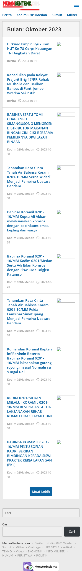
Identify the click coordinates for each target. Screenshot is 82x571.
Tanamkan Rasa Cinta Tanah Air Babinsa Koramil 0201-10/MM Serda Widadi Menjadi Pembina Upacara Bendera (29, 176)
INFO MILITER (55, 551)
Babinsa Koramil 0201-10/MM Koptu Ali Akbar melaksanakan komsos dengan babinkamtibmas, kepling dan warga (28, 221)
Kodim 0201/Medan (20, 149)
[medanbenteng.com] (21, 5)
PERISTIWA (24, 555)
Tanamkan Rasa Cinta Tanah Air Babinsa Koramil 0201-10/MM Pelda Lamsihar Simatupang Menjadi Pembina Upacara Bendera (29, 311)
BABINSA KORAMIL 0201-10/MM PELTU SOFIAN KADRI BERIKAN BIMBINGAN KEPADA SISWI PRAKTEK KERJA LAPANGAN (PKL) (29, 453)
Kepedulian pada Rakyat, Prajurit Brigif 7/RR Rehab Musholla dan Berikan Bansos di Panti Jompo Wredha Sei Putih (28, 84)
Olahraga (34, 547)
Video (20, 551)
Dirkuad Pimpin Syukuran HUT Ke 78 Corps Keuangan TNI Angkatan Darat (29, 48)
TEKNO (7, 551)
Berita (11, 61)
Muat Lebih (41, 491)
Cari (5, 524)
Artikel (67, 547)
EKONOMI (35, 551)
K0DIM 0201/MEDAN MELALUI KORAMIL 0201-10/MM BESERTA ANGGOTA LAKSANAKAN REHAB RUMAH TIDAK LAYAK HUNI (29, 407)
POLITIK (41, 555)
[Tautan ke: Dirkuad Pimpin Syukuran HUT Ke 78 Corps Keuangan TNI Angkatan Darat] (66, 48)
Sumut (6, 547)
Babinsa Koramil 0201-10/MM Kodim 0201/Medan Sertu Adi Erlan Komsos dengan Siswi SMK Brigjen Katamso (29, 265)
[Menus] (76, 5)
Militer (19, 547)
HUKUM (7, 555)
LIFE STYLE (52, 547)
